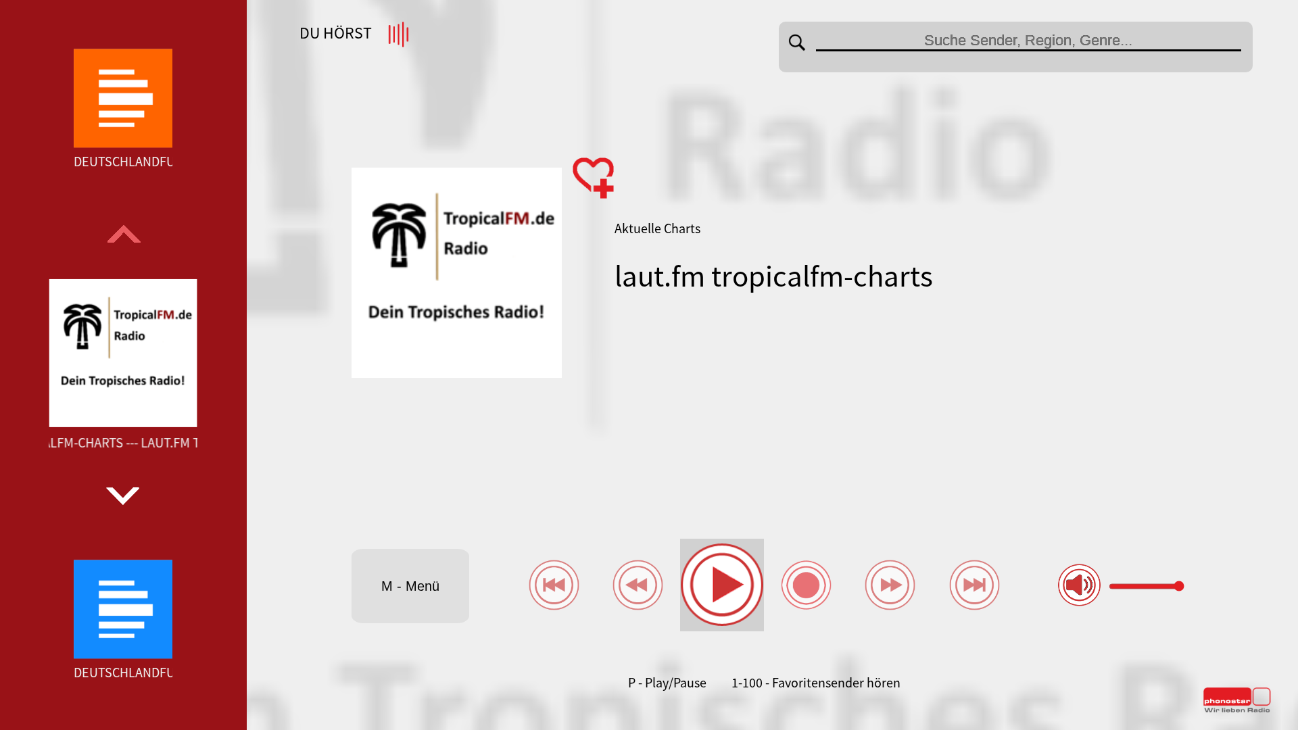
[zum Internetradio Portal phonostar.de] (1237, 709)
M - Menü (410, 586)
